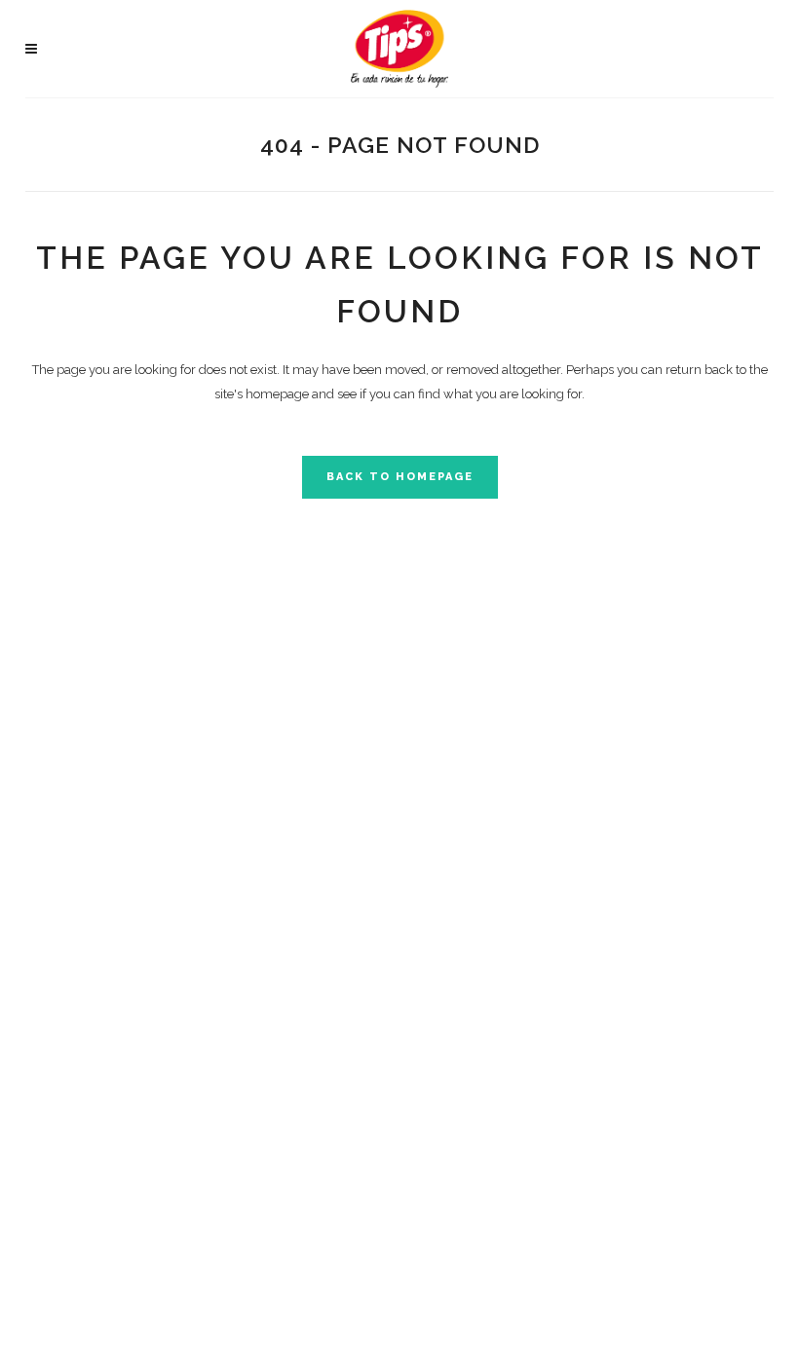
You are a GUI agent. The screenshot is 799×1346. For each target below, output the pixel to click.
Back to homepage (400, 476)
